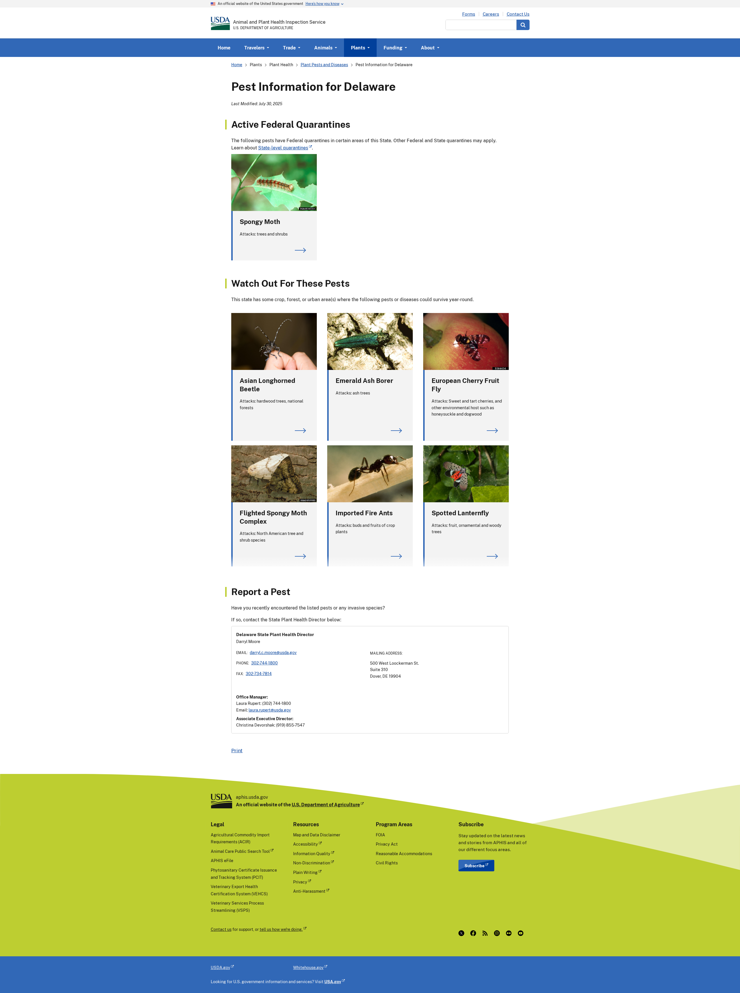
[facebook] (474, 933)
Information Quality (311, 853)
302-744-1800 (264, 662)
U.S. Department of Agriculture (326, 804)
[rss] (486, 933)
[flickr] (510, 933)
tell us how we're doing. (281, 929)
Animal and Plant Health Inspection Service (279, 22)
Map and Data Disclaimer (316, 834)
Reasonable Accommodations (404, 853)
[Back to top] (724, 977)
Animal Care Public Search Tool (240, 851)
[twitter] (462, 933)
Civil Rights (387, 862)
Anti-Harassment (309, 891)
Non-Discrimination (311, 862)
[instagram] (498, 933)
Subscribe (474, 865)
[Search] (523, 25)
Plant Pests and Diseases (324, 64)
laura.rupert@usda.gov (270, 709)
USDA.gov (220, 967)
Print (237, 750)
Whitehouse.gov (308, 967)
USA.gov (332, 981)
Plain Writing (305, 872)
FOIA (380, 834)
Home (224, 48)
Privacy (300, 881)
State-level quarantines (283, 148)
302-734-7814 (259, 673)
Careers (491, 14)
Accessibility (305, 844)
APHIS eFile (222, 860)
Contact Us (518, 14)
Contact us (221, 929)
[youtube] (522, 933)
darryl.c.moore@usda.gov (273, 652)
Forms (468, 14)
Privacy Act (387, 844)
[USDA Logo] (220, 23)
